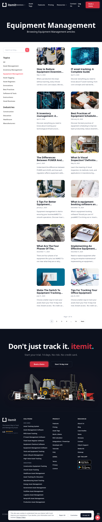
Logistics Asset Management (33, 495)
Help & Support (83, 445)
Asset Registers (9, 82)
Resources (61, 5)
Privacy (55, 465)
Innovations (8, 85)
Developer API (57, 445)
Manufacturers (9, 123)
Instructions (8, 97)
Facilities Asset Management (33, 491)
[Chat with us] (97, 517)
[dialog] (51, 515)
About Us (81, 423)
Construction (8, 112)
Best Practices (8, 89)
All (4, 62)
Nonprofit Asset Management (34, 498)
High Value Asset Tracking (32, 459)
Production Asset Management (34, 502)
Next (82, 321)
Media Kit (81, 449)
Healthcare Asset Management (34, 473)
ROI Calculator (57, 438)
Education (7, 116)
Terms (55, 461)
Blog (79, 427)
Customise (73, 515)
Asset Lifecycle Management (33, 455)
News (79, 434)
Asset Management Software (33, 430)
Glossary (81, 438)
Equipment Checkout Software (34, 444)
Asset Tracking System (31, 426)
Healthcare (7, 119)
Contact (80, 441)
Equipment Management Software (35, 448)
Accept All (86, 515)
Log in (79, 5)
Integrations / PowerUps (61, 441)
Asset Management (11, 66)
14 (76, 321)
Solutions (20, 5)
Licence (55, 468)
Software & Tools (9, 93)
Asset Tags (31, 5)
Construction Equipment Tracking (35, 466)
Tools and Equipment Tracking (34, 451)
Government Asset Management (35, 488)
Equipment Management (13, 74)
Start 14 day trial (61, 364)
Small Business (9, 101)
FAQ (54, 452)
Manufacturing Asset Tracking (34, 480)
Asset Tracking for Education (33, 477)
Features (41, 5)
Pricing (51, 5)
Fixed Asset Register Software (34, 441)
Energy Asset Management (33, 484)
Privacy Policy (21, 517)
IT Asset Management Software (34, 437)
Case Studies (82, 431)
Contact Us (73, 5)
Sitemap (80, 452)
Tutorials (56, 449)
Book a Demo (57, 434)
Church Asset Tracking (31, 470)
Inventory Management (12, 70)
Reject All (62, 515)
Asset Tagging (8, 78)
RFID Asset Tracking (30, 433)
